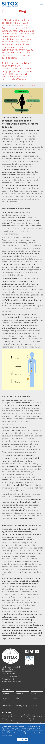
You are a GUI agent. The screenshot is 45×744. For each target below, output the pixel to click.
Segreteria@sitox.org (12, 681)
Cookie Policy (7, 706)
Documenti (20, 693)
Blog (18, 698)
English (34, 698)
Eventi (33, 693)
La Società (6, 693)
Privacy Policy (21, 706)
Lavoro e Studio (5, 699)
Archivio (34, 706)
